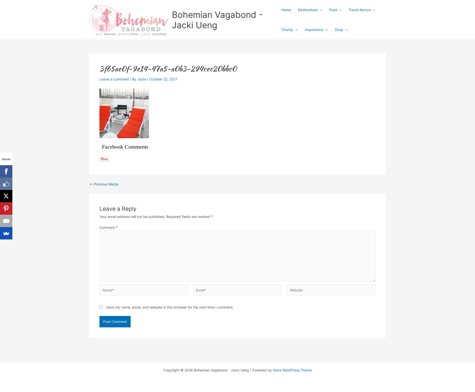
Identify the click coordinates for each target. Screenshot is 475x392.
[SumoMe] (6, 233)
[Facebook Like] (6, 184)
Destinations (308, 10)
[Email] (6, 221)
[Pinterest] (6, 208)
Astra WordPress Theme (292, 370)
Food (333, 10)
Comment (108, 227)
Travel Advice (360, 10)
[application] (320, 10)
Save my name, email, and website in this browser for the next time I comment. (170, 307)
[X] (6, 196)
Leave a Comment (114, 79)
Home (286, 10)
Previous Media (104, 184)
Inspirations (314, 29)
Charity (287, 29)
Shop (339, 29)
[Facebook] (6, 171)
